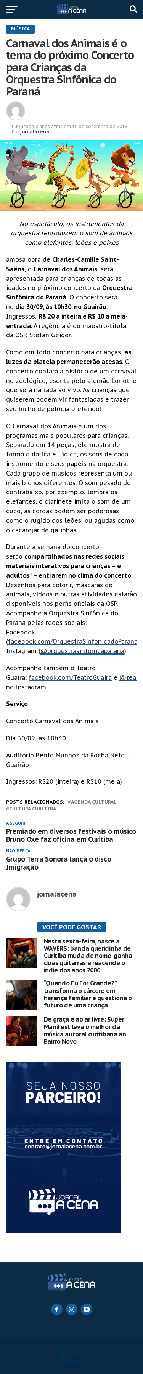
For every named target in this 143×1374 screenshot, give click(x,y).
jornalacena (34, 132)
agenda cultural (94, 802)
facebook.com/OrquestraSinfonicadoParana (73, 641)
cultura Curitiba (32, 809)
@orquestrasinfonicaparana (82, 651)
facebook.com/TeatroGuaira (70, 677)
